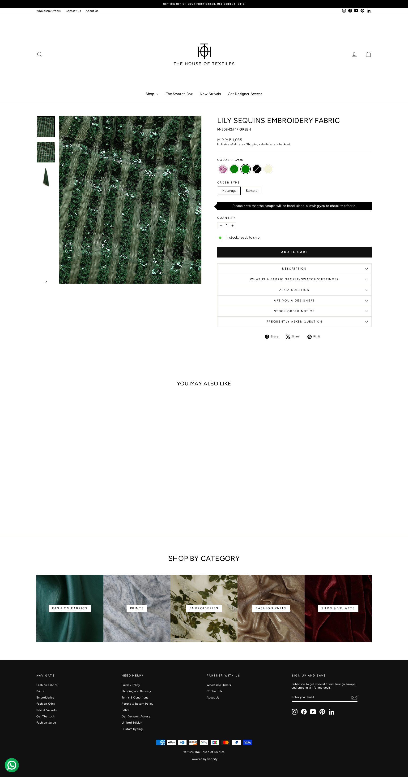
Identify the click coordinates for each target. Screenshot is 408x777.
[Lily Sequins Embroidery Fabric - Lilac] (63, 508)
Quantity (226, 217)
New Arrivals (210, 94)
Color (230, 160)
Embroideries (45, 697)
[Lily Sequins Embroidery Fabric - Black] (83, 508)
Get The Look (45, 716)
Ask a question (294, 290)
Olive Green (234, 169)
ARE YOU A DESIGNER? (294, 300)
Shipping (252, 144)
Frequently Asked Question (295, 321)
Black (257, 169)
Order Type (228, 182)
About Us (92, 11)
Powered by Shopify (204, 759)
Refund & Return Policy (137, 703)
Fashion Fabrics (47, 685)
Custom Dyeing (132, 729)
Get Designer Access (245, 94)
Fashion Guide (46, 722)
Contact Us (73, 11)
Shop (150, 94)
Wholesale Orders (48, 11)
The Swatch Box (179, 94)
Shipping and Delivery (136, 691)
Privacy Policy (131, 685)
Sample (251, 191)
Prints (40, 691)
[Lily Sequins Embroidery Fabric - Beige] (89, 508)
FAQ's (126, 710)
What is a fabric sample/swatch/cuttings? (294, 279)
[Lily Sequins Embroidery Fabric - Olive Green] (70, 508)
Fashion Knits (45, 703)
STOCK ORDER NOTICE (294, 311)
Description (294, 268)
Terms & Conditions (135, 697)
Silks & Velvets (46, 710)
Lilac (223, 169)
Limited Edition (132, 722)
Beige (268, 169)
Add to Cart (76, 488)
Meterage (229, 191)
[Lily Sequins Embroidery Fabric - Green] (76, 508)
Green (245, 169)
